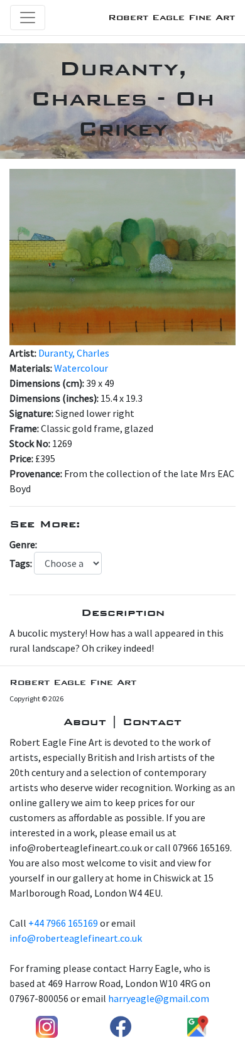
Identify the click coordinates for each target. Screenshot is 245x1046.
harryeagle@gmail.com (158, 998)
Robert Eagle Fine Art (171, 17)
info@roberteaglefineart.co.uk (75, 938)
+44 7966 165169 (63, 923)
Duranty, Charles (73, 353)
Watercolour (81, 368)
